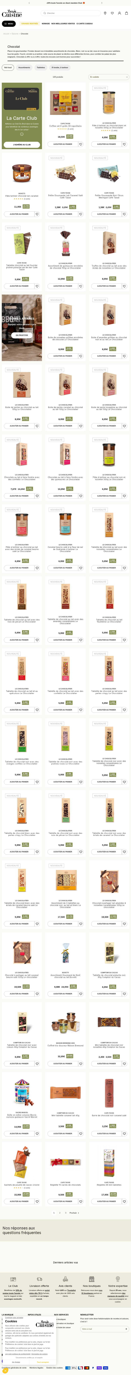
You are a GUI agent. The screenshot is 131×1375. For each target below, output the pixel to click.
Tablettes (41, 68)
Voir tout (8, 68)
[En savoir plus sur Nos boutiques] (91, 1279)
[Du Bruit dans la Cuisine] (12, 13)
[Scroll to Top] (126, 1361)
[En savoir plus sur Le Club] (13, 1279)
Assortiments (24, 68)
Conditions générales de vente (14, 1368)
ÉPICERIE (15, 34)
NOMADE (46, 24)
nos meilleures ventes (63, 24)
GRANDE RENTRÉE (29, 24)
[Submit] (126, 1329)
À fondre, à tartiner (60, 68)
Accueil (6, 34)
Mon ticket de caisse (62, 1327)
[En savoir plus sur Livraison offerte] (39, 1279)
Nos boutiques (60, 1319)
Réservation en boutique (64, 1323)
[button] (126, 13)
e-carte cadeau (85, 24)
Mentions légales (36, 1368)
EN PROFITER (22, 335)
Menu (10, 24)
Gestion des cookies (54, 1368)
